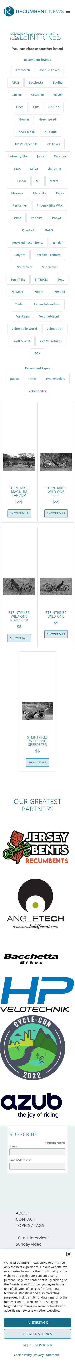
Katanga (60, 156)
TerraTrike (18, 279)
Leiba (34, 168)
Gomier (24, 119)
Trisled (20, 304)
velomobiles (37, 391)
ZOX (37, 353)
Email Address (20, 1160)
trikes (32, 379)
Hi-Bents (50, 132)
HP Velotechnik (26, 144)
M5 (38, 181)
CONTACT (25, 1219)
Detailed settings (37, 1334)
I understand (38, 1322)
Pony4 (56, 218)
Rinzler (58, 243)
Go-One (53, 107)
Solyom (20, 255)
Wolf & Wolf (22, 341)
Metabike (39, 193)
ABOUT (23, 1213)
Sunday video (28, 1244)
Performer (19, 205)
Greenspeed (47, 119)
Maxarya (17, 193)
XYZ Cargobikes (51, 341)
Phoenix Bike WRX (49, 205)
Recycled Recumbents (27, 243)
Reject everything (37, 1345)
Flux (36, 107)
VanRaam (23, 316)
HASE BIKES (27, 132)
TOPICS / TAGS (30, 1225)
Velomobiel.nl (49, 316)
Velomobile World (24, 329)
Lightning (54, 168)
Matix (54, 181)
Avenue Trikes (49, 70)
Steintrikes (24, 267)
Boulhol (58, 82)
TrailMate (17, 292)
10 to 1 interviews (33, 1238)
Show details (19, 513)
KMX (17, 168)
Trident (38, 292)
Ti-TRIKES (41, 279)
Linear (21, 181)
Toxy (61, 279)
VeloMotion (55, 329)
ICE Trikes (53, 144)
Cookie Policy (23, 1355)
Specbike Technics (48, 255)
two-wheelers (55, 379)
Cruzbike (37, 95)
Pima (17, 218)
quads (14, 379)
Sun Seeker (50, 267)
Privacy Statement (46, 1355)
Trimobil (59, 292)
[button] (69, 1254)
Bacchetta (36, 82)
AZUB (15, 82)
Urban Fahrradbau (47, 304)
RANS (49, 230)
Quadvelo (29, 230)
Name (13, 1146)
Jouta (41, 156)
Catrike (16, 95)
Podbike (36, 218)
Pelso (60, 193)
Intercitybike (18, 156)
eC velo (58, 95)
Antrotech (23, 70)
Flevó (19, 107)
